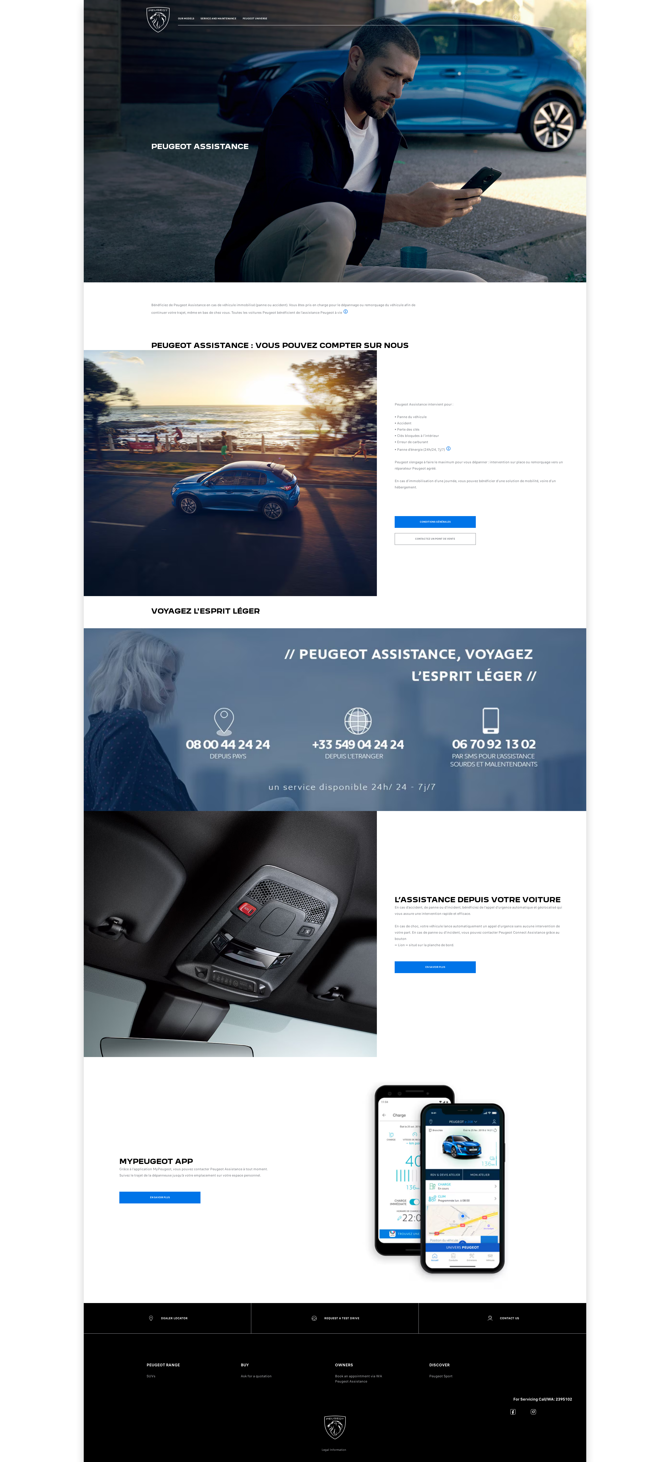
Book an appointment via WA (358, 1376)
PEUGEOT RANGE (163, 1365)
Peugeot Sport (441, 1376)
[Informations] (345, 312)
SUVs (151, 1376)
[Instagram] (533, 1412)
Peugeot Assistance (351, 1381)
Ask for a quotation (256, 1376)
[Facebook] (513, 1412)
